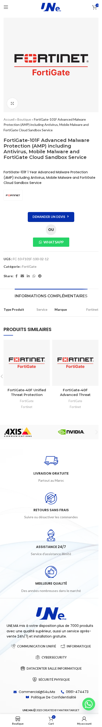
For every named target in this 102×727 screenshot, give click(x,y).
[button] (5, 432)
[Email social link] (22, 276)
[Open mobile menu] (6, 7)
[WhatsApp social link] (34, 276)
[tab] (51, 295)
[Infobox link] (51, 468)
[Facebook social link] (16, 276)
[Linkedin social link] (28, 276)
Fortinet (26, 407)
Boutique (24, 119)
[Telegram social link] (40, 276)
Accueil (9, 119)
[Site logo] (51, 7)
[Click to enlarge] (12, 103)
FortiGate (29, 266)
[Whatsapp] (88, 704)
